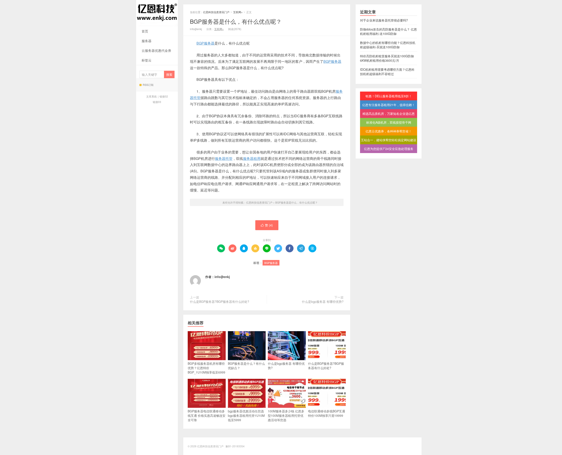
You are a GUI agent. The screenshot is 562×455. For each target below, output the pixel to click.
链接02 (164, 96)
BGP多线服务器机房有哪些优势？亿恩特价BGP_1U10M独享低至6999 (206, 367)
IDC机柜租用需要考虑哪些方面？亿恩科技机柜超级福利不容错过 (387, 71)
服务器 (146, 40)
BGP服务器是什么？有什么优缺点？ (246, 365)
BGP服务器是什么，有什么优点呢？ (236, 21)
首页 (145, 31)
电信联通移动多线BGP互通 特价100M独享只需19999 (326, 413)
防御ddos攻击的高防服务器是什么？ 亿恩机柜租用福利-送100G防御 (388, 31)
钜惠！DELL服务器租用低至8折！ (389, 96)
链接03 (157, 102)
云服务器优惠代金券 (156, 50)
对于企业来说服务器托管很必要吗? (384, 20)
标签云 (146, 60)
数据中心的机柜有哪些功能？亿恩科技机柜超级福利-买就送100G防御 (387, 44)
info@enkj (222, 276)
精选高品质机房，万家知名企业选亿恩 (388, 113)
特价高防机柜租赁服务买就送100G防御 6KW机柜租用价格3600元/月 (387, 58)
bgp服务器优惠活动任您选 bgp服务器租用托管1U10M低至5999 (246, 415)
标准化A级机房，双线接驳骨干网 (388, 122)
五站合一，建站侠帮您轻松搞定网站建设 (388, 140)
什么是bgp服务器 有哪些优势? (323, 301)
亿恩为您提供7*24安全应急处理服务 (388, 148)
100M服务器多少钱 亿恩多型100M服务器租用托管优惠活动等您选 (286, 415)
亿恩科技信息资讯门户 (157, 13)
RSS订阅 (148, 85)
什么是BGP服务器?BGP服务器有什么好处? (219, 301)
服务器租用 (252, 158)
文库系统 (151, 96)
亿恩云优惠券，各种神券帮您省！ (389, 131)
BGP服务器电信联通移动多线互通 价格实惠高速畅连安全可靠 (206, 415)
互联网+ (238, 12)
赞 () (267, 225)
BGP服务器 (205, 43)
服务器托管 (223, 158)
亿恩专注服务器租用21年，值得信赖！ (388, 105)
